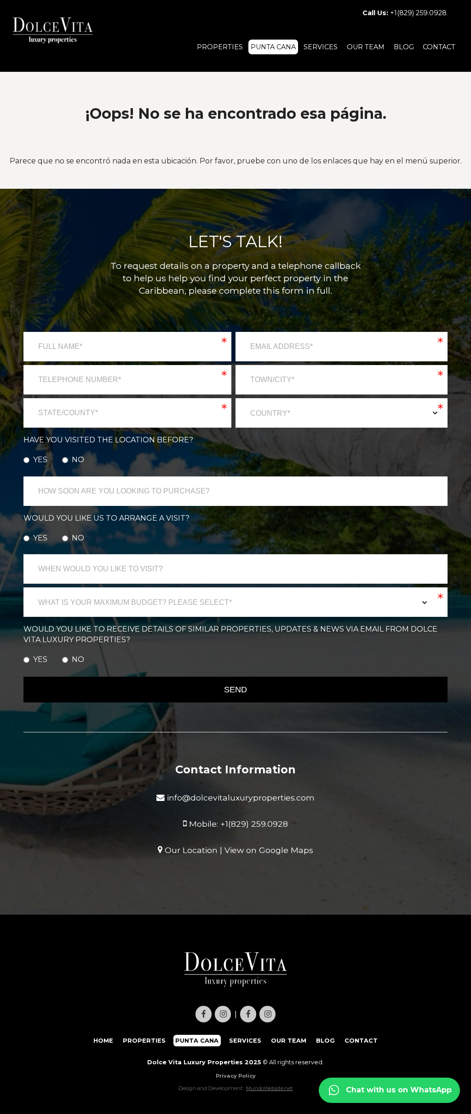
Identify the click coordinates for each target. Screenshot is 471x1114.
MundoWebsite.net (269, 1088)
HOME (103, 1040)
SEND (235, 689)
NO (78, 459)
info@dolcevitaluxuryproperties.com (240, 797)
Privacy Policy (236, 1076)
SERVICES (321, 47)
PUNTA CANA (273, 47)
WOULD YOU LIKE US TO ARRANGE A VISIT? (106, 518)
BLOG (404, 47)
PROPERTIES (220, 47)
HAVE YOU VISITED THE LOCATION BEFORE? (108, 439)
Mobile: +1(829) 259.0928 (237, 823)
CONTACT (439, 47)
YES (40, 459)
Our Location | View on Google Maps (237, 849)
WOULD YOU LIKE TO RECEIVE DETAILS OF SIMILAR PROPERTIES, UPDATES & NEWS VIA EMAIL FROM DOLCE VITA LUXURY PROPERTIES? (230, 634)
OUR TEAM (366, 47)
